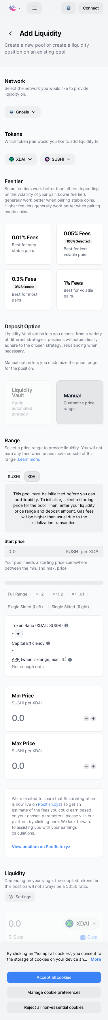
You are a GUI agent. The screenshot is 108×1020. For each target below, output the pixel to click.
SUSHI (58, 159)
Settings (23, 896)
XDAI (20, 159)
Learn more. (29, 459)
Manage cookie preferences (54, 992)
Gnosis (22, 111)
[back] (10, 33)
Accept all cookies (54, 977)
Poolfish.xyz (49, 804)
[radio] (28, 402)
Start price (14, 541)
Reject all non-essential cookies (54, 1007)
